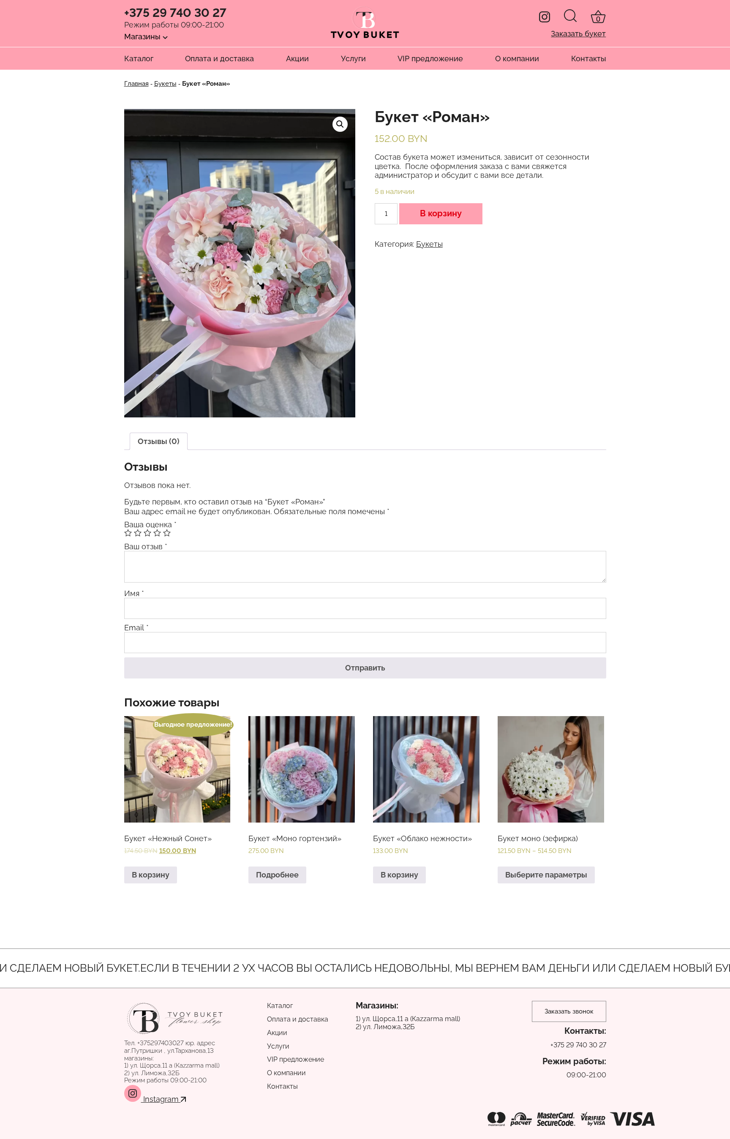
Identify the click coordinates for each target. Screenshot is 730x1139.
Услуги (353, 58)
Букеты (165, 83)
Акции (297, 58)
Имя (134, 593)
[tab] (159, 441)
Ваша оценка (150, 524)
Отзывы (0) (159, 441)
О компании (517, 58)
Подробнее (277, 874)
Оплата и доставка (219, 58)
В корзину (441, 213)
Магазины (143, 36)
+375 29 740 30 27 (175, 13)
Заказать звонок (569, 1011)
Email (136, 627)
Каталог (138, 58)
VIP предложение (430, 58)
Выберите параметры (546, 874)
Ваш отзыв (145, 546)
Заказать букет (578, 33)
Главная (136, 83)
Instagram (161, 1099)
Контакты (588, 58)
